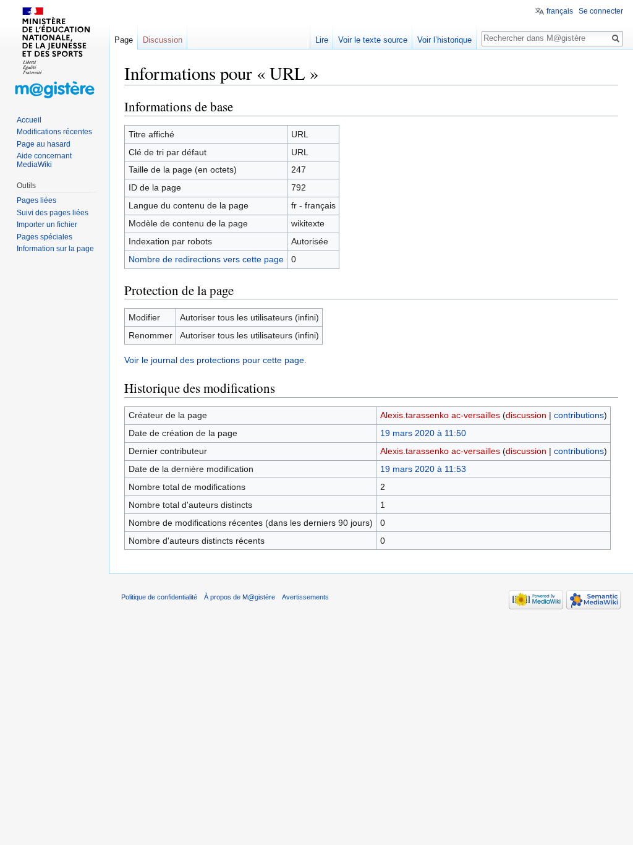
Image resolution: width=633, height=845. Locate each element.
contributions (579, 415)
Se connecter (601, 11)
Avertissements (305, 597)
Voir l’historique (444, 40)
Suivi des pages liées (52, 212)
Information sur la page (55, 248)
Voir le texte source (372, 40)
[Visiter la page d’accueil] (54, 49)
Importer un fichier (47, 224)
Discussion (162, 40)
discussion (526, 415)
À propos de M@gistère (239, 597)
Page (123, 40)
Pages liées (36, 200)
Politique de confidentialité (159, 597)
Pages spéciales (44, 237)
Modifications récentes (54, 131)
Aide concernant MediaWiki (44, 160)
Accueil (29, 120)
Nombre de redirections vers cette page (206, 259)
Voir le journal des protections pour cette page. (215, 360)
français (559, 11)
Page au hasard (43, 144)
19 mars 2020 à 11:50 (423, 433)
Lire (321, 40)
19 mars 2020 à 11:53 (423, 469)
